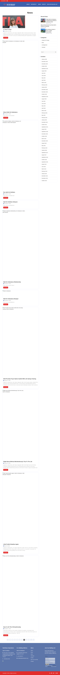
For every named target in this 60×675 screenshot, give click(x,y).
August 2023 (44, 98)
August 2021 (44, 129)
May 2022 (43, 115)
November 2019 (45, 133)
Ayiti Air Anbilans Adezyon (10, 202)
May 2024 (43, 77)
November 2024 (45, 63)
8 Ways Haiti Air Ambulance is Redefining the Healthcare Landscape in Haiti (51, 20)
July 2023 (43, 101)
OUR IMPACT (33, 4)
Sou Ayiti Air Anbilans (9, 192)
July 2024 (43, 73)
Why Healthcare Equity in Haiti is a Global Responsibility (50, 30)
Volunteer (43, 47)
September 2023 (45, 96)
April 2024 (44, 80)
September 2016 (45, 157)
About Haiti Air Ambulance (10, 112)
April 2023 (44, 108)
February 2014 (44, 171)
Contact (32, 661)
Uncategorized (44, 44)
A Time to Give (7, 29)
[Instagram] (55, 673)
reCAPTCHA (54, 665)
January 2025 (44, 59)
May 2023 (43, 105)
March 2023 (44, 110)
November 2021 (45, 122)
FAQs (32, 652)
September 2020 (45, 131)
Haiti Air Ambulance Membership (12, 282)
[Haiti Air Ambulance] (9, 4)
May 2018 (43, 145)
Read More (5, 37)
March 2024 (44, 82)
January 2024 (44, 87)
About (32, 650)
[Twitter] (4, 1)
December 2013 (45, 175)
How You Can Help (34, 659)
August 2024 (44, 70)
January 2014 (44, 173)
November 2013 (45, 178)
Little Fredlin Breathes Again (11, 544)
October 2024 (44, 66)
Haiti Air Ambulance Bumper (10, 298)
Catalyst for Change (45, 40)
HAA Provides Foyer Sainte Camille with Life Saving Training (19, 378)
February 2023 (44, 112)
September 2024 (45, 68)
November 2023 (45, 91)
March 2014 (44, 168)
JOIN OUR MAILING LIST (52, 4)
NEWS (39, 4)
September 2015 (45, 161)
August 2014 (44, 164)
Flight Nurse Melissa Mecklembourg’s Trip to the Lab (17, 461)
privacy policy (49, 666)
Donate (32, 657)
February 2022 (44, 117)
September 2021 (45, 126)
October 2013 (44, 180)
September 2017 (45, 152)
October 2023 (44, 94)
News (43, 42)
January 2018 (44, 150)
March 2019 (44, 138)
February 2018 (44, 147)
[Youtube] (7, 1)
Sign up (46, 656)
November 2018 (45, 140)
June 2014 (44, 166)
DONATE (44, 4)
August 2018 (44, 143)
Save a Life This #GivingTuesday (12, 627)
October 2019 (44, 136)
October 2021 (44, 124)
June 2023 (44, 103)
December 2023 (45, 89)
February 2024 (44, 84)
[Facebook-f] (52, 673)
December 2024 (45, 61)
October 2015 (44, 159)
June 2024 (44, 75)
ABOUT (28, 4)
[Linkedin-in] (1, 1)
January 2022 (44, 119)
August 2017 (44, 154)
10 (31, 639)
